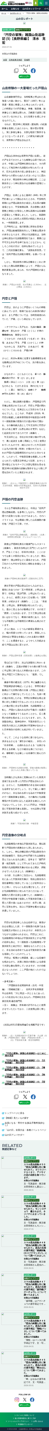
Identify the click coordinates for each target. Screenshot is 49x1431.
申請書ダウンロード (25, 1424)
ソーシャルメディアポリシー (18, 1421)
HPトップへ (24, 76)
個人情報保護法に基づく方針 (25, 1418)
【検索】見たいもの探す (17, 1118)
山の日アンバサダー (14, 1135)
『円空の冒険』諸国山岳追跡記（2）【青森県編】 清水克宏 (25, 1069)
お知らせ (15, 9)
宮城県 (27, 60)
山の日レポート (15, 13)
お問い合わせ (38, 1421)
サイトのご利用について (25, 1415)
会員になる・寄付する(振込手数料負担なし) (25, 1124)
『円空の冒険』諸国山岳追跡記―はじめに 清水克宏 (26, 1054)
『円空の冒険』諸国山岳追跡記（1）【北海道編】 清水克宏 (25, 1061)
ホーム (5, 9)
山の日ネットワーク (31, 9)
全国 (5, 60)
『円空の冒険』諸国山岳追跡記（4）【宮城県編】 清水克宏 (25, 1083)
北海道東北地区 (15, 60)
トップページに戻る (14, 1113)
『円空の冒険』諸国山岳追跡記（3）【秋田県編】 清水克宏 (25, 1076)
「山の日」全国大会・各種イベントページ (25, 1130)
